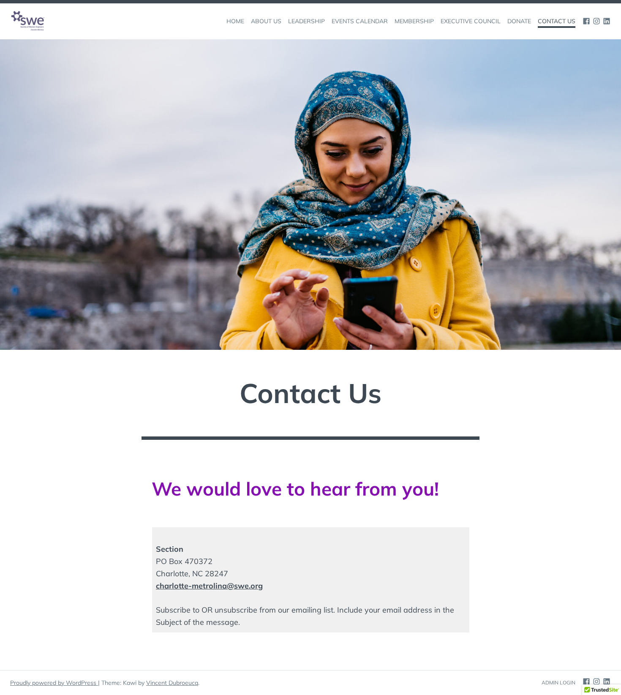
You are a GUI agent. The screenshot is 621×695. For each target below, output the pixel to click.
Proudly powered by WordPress (54, 683)
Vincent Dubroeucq (172, 683)
